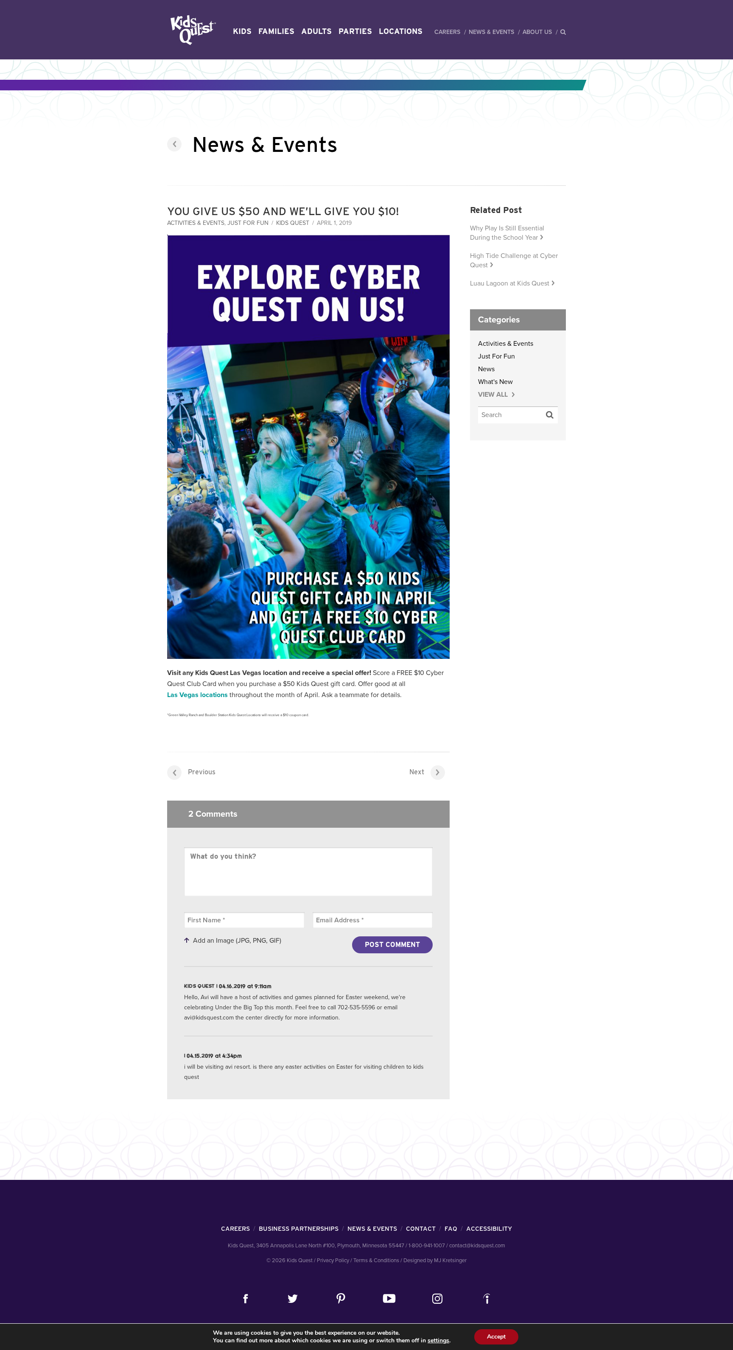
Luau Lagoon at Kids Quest (509, 283)
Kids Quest (192, 30)
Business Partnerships (299, 1228)
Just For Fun (248, 223)
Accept (496, 1337)
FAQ (451, 1228)
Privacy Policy (333, 1260)
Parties (355, 31)
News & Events (491, 32)
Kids (242, 31)
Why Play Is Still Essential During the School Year (507, 233)
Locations (400, 31)
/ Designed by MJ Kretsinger (433, 1260)
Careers (447, 32)
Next (416, 772)
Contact (421, 1228)
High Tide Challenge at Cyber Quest (514, 260)
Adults (316, 31)
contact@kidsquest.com (477, 1245)
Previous (201, 772)
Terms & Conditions (376, 1260)
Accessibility (489, 1228)
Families (276, 31)
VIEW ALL (493, 394)
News (486, 369)
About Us (537, 32)
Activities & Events (195, 223)
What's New (495, 382)
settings (438, 1340)
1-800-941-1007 (426, 1245)
